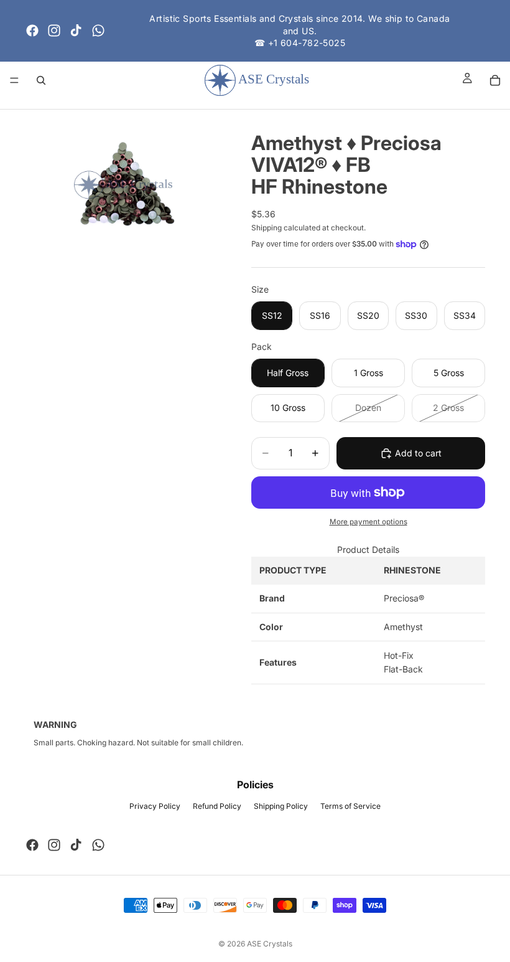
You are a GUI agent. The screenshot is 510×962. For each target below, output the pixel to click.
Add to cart (418, 453)
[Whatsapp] (98, 30)
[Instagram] (54, 30)
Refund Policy (217, 806)
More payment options (368, 521)
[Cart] (495, 80)
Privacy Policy (154, 806)
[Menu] (14, 80)
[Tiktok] (75, 30)
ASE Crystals (269, 943)
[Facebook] (32, 30)
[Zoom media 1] (123, 185)
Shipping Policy (281, 806)
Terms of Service (350, 806)
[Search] (41, 80)
